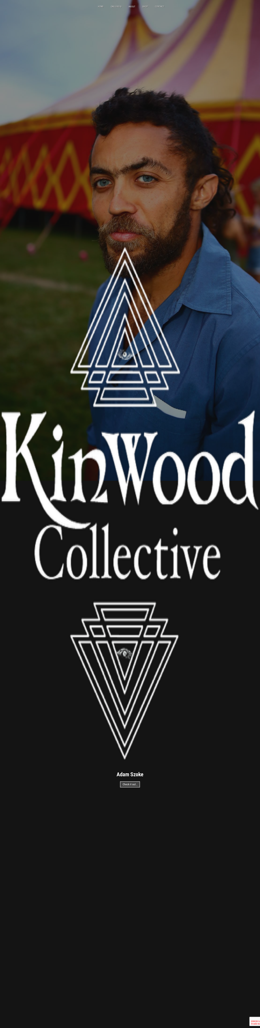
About (132, 6)
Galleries (116, 6)
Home (101, 6)
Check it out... (130, 784)
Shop (145, 6)
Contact (159, 6)
